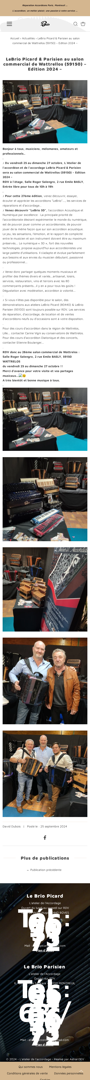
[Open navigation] (15, 23)
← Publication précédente (43, 870)
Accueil (14, 38)
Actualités (28, 38)
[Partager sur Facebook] (45, 838)
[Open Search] (76, 24)
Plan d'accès (45, 950)
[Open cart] (83, 24)
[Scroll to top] (81, 1071)
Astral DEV (77, 1059)
